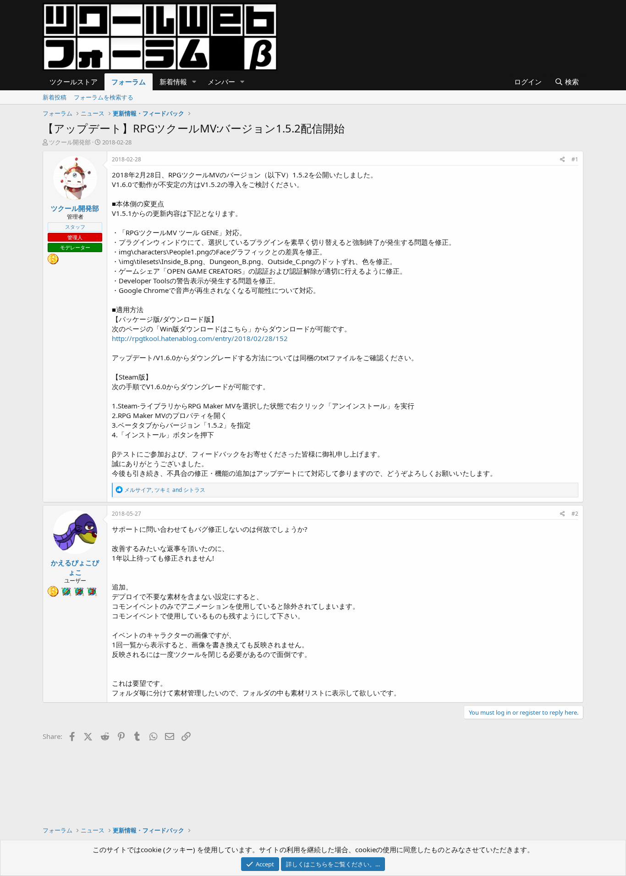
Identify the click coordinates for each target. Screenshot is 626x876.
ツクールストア (73, 81)
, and (164, 490)
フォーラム (128, 81)
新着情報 (173, 81)
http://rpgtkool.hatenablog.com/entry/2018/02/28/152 (200, 338)
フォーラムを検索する (103, 97)
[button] (194, 81)
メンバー (221, 81)
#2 (574, 514)
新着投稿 (54, 97)
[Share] (562, 159)
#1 (574, 159)
